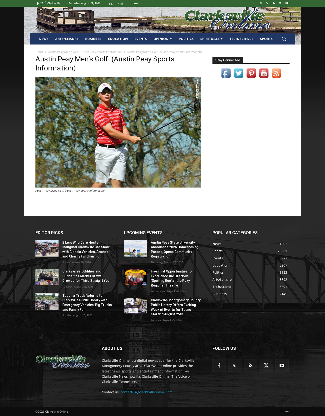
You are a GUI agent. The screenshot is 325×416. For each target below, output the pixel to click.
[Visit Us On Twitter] (238, 78)
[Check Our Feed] (276, 78)
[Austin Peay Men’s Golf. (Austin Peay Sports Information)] (118, 186)
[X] (280, 3)
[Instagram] (260, 3)
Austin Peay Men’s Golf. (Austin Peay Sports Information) (85, 52)
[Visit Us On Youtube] (263, 78)
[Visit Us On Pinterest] (251, 78)
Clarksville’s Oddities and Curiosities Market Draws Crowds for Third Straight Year (86, 275)
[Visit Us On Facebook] (226, 78)
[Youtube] (287, 3)
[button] (284, 39)
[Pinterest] (267, 3)
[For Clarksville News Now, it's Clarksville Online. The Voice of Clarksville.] (62, 362)
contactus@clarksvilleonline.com (146, 392)
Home (39, 52)
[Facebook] (253, 3)
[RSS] (273, 3)
